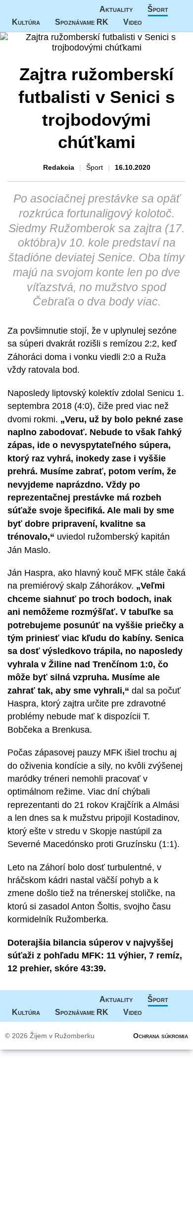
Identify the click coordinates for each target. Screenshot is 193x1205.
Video (132, 22)
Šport (157, 9)
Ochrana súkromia (160, 1036)
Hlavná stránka (37, 9)
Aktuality (116, 9)
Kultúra (26, 22)
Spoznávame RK (81, 22)
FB (156, 22)
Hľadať (176, 22)
